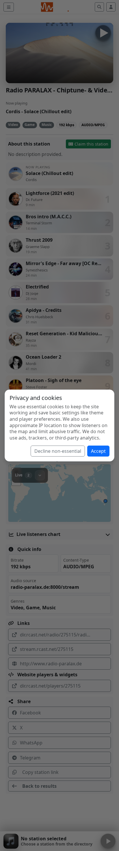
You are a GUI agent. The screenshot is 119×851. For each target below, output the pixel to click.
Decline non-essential (57, 451)
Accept (98, 451)
